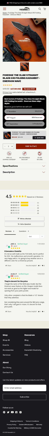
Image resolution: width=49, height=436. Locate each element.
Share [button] (9, 266)
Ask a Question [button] (25, 224)
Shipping (7, 92)
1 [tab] (24, 59)
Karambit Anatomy (32, 350)
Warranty (39, 424)
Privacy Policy (11, 424)
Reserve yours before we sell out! (18, 107)
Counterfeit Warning (14, 428)
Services (6, 355)
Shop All (6, 340)
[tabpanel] (24, 40)
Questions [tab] (22, 231)
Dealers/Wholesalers (26, 424)
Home (5, 13)
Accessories (8, 350)
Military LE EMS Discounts (32, 428)
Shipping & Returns (16, 421)
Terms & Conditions (32, 421)
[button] (39, 8)
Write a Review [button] (25, 219)
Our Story (7, 367)
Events (6, 345)
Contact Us (8, 372)
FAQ (26, 355)
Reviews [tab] (9, 231)
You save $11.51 (29, 89)
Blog (26, 340)
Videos (27, 345)
